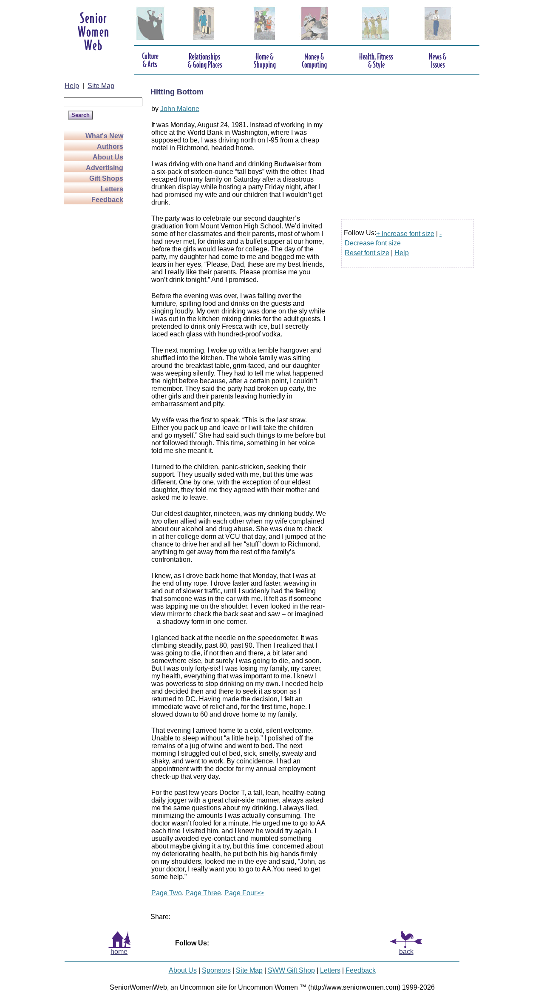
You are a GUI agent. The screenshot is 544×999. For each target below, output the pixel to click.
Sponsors (216, 970)
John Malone (179, 108)
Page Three (203, 893)
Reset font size (367, 252)
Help (72, 85)
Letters (112, 189)
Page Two (166, 893)
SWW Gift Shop (291, 970)
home (119, 951)
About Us (108, 157)
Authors (110, 146)
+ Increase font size (405, 233)
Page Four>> (244, 893)
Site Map (101, 85)
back (406, 951)
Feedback (107, 199)
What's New (104, 135)
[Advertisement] (98, 340)
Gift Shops (106, 178)
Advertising (104, 167)
